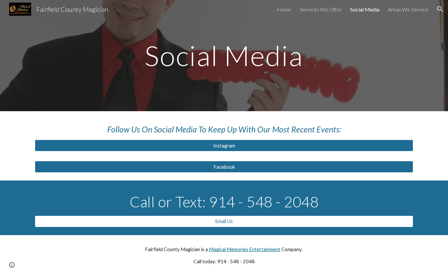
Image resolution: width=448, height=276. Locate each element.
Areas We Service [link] (408, 9)
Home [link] (284, 9)
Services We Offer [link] (321, 9)
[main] (224, 55)
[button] (440, 9)
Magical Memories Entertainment (244, 249)
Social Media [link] (364, 9)
